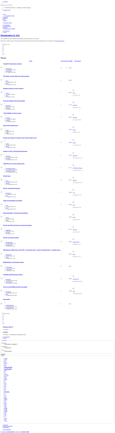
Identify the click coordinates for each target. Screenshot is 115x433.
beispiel (5, 363)
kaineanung (8, 230)
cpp (5, 364)
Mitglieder (5, 18)
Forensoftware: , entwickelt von (15, 431)
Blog (4, 19)
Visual (5, 418)
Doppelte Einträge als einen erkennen (13, 88)
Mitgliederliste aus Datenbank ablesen (13, 262)
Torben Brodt (8, 68)
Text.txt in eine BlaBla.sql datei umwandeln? (15, 287)
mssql (5, 389)
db (4, 371)
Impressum (5, 424)
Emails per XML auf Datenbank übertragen (15, 151)
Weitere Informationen (59, 40)
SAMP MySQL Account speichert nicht (13, 163)
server (5, 404)
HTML (5, 379)
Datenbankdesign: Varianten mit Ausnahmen (15, 213)
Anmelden (5, 1)
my (4, 390)
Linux (5, 386)
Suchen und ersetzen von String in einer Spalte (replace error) (20, 137)
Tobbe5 (7, 93)
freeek (7, 95)
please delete (6, 299)
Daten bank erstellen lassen (10, 125)
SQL (5, 408)
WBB (5, 414)
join (5, 385)
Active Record (9, 267)
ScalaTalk (8, 232)
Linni (7, 205)
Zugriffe (70, 61)
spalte (5, 405)
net (4, 393)
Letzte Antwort (77, 61)
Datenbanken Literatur (15, 63)
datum (5, 370)
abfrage (5, 358)
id (4, 381)
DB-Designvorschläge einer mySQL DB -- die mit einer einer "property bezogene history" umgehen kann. (31, 250)
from (5, 378)
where (5, 420)
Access (5, 359)
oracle (5, 395)
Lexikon (5, 20)
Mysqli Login (6, 176)
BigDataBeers (6, 427)
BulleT (7, 130)
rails (5, 400)
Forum (4, 14)
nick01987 (8, 118)
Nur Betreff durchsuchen (10, 7)
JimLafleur (8, 156)
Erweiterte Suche (6, 10)
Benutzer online (7, 327)
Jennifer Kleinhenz (10, 305)
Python (5, 399)
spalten (5, 406)
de (4, 372)
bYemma (8, 183)
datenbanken (8, 369)
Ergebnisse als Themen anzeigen (24, 7)
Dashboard (5, 17)
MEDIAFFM (8, 254)
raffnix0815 (8, 105)
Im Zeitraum (4, 346)
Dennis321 (8, 108)
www (5, 415)
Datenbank (8, 367)
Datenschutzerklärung (7, 426)
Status (3, 350)
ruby (5, 402)
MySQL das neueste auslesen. (11, 237)
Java (5, 384)
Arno (7, 195)
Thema (30, 61)
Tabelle (5, 409)
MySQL (6, 392)
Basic (5, 362)
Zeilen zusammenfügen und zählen (12, 200)
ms (4, 387)
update (5, 412)
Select (5, 403)
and (5, 360)
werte (5, 419)
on (4, 394)
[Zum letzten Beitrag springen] (73, 90)
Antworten (63, 61)
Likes (67, 61)
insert (5, 382)
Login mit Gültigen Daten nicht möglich (14, 101)
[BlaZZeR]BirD (9, 242)
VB (5, 413)
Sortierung (4, 343)
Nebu (7, 294)
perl (5, 396)
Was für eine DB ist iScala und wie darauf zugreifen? (17, 225)
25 (3, 54)
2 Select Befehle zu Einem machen (12, 113)
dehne (7, 81)
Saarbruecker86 (9, 244)
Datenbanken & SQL (10, 35)
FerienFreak (8, 291)
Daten (5, 365)
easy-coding (6, 375)
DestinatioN (8, 193)
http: (5, 380)
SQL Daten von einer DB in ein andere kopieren (16, 76)
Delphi (6, 374)
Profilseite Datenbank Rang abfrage (13, 274)
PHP (5, 398)
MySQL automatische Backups (11, 188)
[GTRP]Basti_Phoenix (10, 168)
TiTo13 (7, 180)
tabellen (6, 411)
